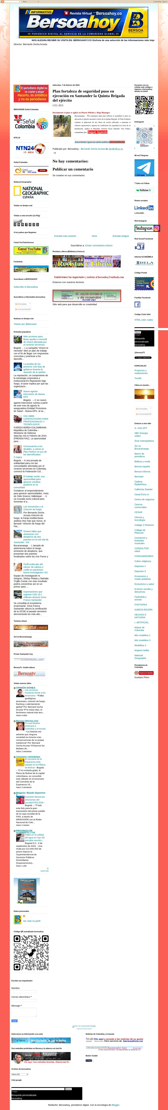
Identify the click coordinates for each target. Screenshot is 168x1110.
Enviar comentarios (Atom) (98, 245)
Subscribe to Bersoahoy (26, 287)
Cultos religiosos (143, 561)
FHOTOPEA (141, 604)
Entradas (22, 304)
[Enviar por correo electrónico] (53, 105)
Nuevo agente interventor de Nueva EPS (34, 394)
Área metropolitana (144, 441)
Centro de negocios (144, 499)
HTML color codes (144, 320)
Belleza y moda (142, 461)
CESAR (138, 512)
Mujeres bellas (142, 650)
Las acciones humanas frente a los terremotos (35, 693)
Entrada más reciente (65, 236)
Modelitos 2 (140, 645)
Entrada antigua (121, 236)
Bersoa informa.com (27, 721)
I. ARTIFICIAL (142, 622)
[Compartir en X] (58, 105)
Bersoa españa (142, 466)
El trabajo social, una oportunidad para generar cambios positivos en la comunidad (29, 482)
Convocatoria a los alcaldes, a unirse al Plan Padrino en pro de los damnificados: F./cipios (30, 451)
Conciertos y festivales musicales (141, 541)
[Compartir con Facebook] (60, 105)
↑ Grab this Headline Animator (84, 1028)
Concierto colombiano (28, 757)
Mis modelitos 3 (142, 640)
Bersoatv (139, 476)
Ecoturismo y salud (144, 584)
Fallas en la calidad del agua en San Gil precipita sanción (34, 838)
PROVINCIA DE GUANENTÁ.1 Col (25, 831)
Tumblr (138, 378)
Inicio (94, 236)
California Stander (144, 489)
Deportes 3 (140, 571)
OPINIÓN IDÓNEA (25, 687)
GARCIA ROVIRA (143, 609)
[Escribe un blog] (56, 105)
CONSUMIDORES (144, 556)
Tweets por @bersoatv (25, 324)
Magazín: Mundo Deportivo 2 (30, 794)
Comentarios (23, 309)
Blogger (115, 1105)
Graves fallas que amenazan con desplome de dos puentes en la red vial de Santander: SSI (31, 537)
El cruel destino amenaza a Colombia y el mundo (35, 726)
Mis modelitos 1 (142, 635)
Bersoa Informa (142, 471)
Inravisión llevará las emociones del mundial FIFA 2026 (35, 800)
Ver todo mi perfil (31, 921)
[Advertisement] (82, 65)
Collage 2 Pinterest (144, 525)
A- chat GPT (141, 428)
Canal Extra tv (142, 494)
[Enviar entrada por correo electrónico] (54, 152)
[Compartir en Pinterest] (62, 105)
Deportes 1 (140, 566)
